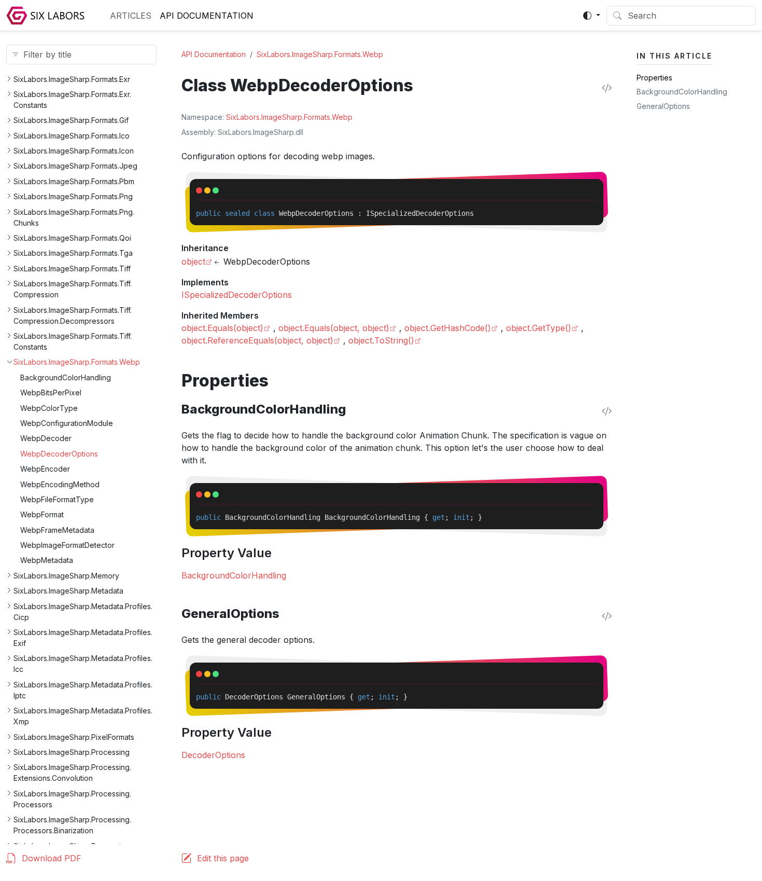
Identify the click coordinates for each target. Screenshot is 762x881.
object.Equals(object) (222, 328)
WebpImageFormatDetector (67, 545)
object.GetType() (538, 328)
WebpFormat (42, 514)
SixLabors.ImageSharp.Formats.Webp (76, 361)
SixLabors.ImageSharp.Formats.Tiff (72, 268)
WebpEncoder (45, 468)
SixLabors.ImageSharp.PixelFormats (73, 736)
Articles (130, 15)
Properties (654, 77)
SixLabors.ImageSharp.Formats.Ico (71, 135)
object (193, 261)
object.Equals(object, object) (333, 328)
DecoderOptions (213, 755)
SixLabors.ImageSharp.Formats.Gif (71, 120)
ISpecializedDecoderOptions (236, 295)
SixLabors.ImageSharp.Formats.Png (73, 196)
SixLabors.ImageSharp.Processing (71, 752)
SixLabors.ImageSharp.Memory (66, 575)
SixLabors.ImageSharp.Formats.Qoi (72, 237)
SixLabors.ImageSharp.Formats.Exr (71, 78)
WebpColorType (49, 407)
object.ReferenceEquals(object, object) (257, 340)
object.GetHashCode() (447, 328)
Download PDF (51, 858)
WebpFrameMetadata (57, 529)
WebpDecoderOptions (59, 453)
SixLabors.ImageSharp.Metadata (68, 590)
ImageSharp (281, 117)
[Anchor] (280, 380)
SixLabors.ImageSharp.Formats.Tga (73, 253)
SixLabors (243, 117)
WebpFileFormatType (57, 499)
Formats (317, 117)
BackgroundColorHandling (65, 377)
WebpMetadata (46, 560)
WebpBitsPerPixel (50, 392)
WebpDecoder (46, 438)
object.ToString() (381, 340)
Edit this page (223, 858)
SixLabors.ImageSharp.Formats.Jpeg (75, 165)
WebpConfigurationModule (66, 423)
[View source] (607, 87)
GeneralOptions (663, 106)
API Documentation (206, 15)
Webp (342, 117)
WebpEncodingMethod (60, 483)
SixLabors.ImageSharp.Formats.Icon (73, 150)
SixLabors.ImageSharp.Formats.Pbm (73, 181)
